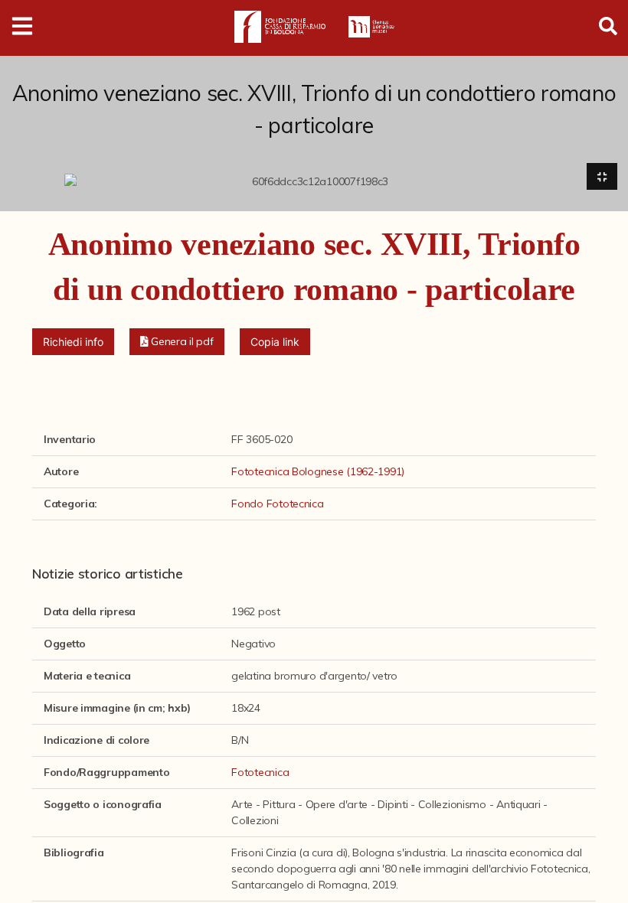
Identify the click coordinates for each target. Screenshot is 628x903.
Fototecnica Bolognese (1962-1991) (317, 471)
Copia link (274, 341)
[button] (176, 341)
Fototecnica (260, 772)
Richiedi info (73, 341)
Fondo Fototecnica (277, 503)
